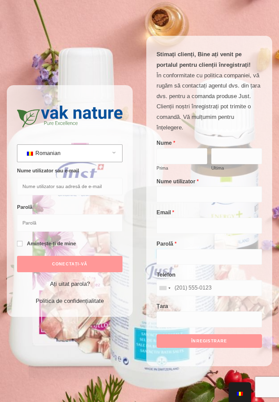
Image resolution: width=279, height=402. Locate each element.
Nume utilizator (178, 181)
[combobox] (165, 288)
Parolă (24, 207)
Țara (162, 306)
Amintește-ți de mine (51, 243)
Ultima (217, 168)
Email (165, 212)
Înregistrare (209, 341)
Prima (162, 168)
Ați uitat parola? (70, 284)
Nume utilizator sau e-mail (48, 170)
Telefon (166, 275)
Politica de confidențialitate (70, 301)
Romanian (47, 153)
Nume (166, 143)
